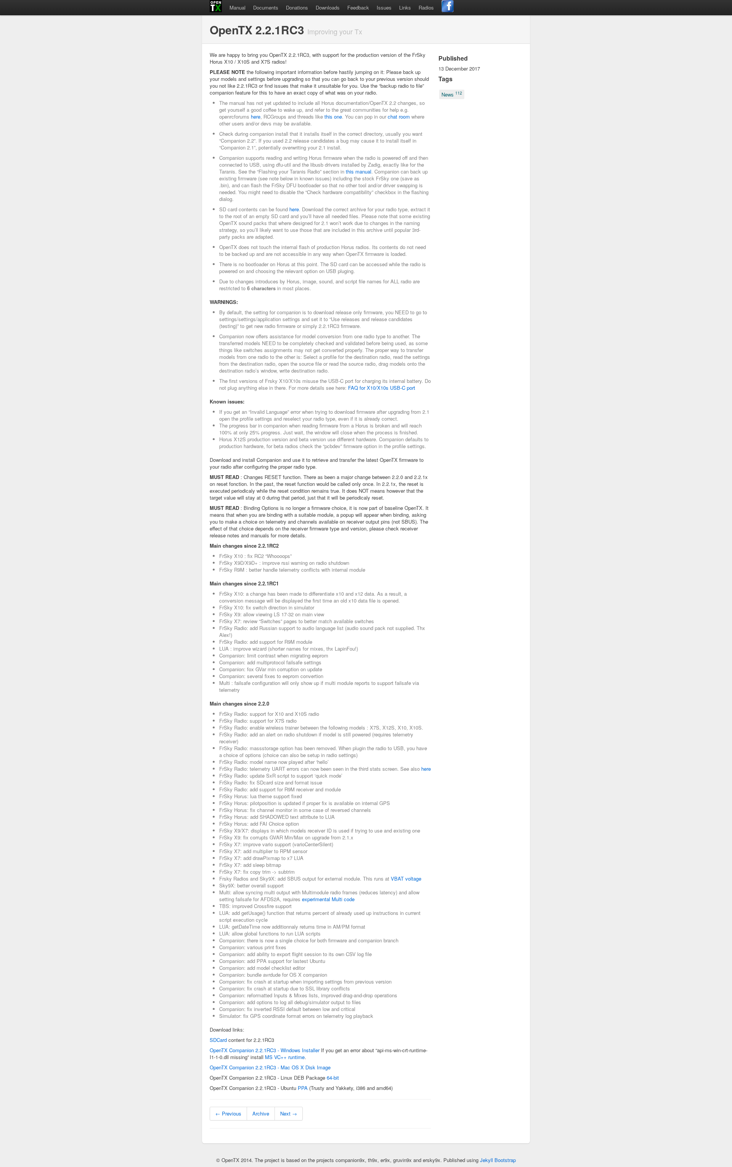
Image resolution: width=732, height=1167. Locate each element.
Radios (426, 7)
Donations (297, 7)
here (255, 116)
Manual (238, 7)
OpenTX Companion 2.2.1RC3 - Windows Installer (264, 1050)
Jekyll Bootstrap (498, 1160)
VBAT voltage (406, 878)
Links (405, 7)
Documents (265, 7)
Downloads (328, 7)
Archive (260, 1113)
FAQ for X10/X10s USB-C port (381, 387)
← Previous (228, 1113)
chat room (399, 116)
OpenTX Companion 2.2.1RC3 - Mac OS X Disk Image (270, 1067)
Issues (384, 7)
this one (333, 116)
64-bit (333, 1077)
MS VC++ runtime (285, 1057)
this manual (358, 171)
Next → (288, 1113)
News (451, 94)
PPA (303, 1087)
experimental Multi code (328, 899)
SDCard (218, 1039)
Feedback (358, 7)
